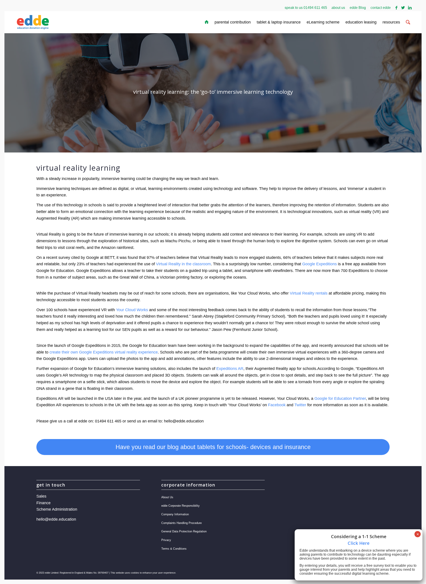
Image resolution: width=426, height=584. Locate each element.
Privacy (166, 540)
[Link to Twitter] (403, 7)
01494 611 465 (315, 8)
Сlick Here (358, 543)
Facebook (277, 405)
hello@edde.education (56, 519)
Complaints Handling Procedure (181, 523)
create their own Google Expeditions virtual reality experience (103, 352)
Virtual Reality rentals (308, 293)
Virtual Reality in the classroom (183, 264)
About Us (167, 497)
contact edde (381, 8)
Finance (43, 503)
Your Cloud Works (132, 310)
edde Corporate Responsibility (180, 505)
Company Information (175, 514)
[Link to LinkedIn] (409, 7)
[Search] (408, 22)
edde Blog (358, 8)
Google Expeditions (319, 264)
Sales (41, 496)
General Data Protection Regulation (184, 531)
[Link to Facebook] (396, 7)
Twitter (300, 405)
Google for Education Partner (340, 398)
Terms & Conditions (174, 548)
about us (338, 8)
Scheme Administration (56, 509)
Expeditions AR (229, 368)
